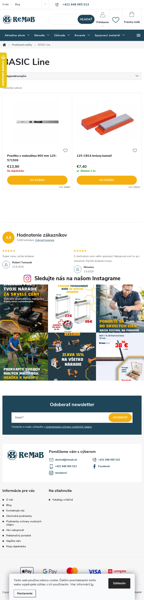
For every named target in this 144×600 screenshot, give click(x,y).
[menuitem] (17, 35)
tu (92, 584)
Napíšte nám (13, 541)
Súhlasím (119, 583)
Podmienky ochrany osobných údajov (23, 523)
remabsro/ (61, 473)
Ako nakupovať (15, 530)
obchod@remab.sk (66, 459)
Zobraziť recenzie (44, 240)
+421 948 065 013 (109, 459)
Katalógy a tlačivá (62, 499)
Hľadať (86, 19)
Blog (17, 4)
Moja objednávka (16, 546)
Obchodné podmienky (19, 516)
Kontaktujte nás (15, 510)
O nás (5, 4)
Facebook (104, 466)
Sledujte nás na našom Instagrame (77, 278)
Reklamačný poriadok (18, 535)
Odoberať (120, 417)
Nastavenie (25, 593)
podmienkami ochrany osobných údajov (69, 427)
